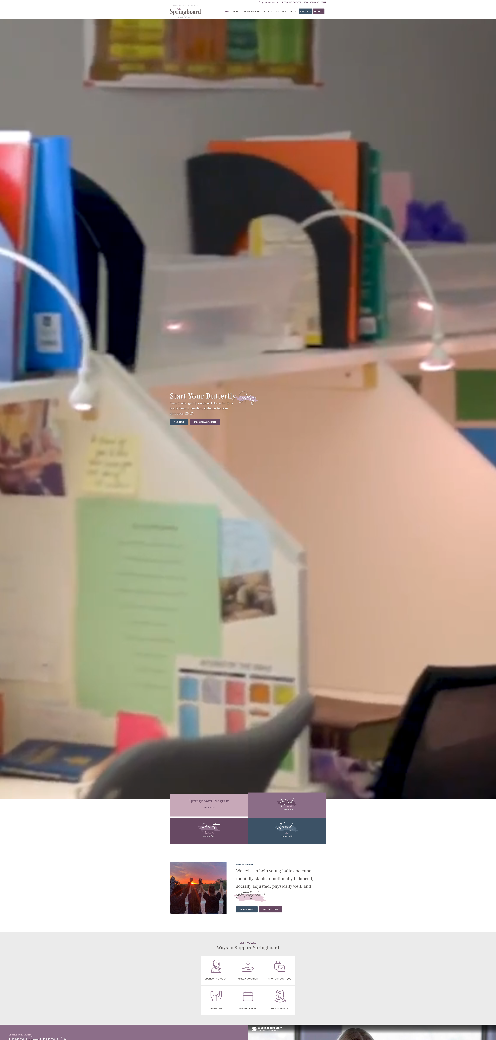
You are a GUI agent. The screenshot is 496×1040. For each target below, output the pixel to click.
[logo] (185, 11)
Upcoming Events (291, 2)
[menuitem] (268, 2)
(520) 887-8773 (270, 2)
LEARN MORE (209, 807)
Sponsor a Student (315, 2)
